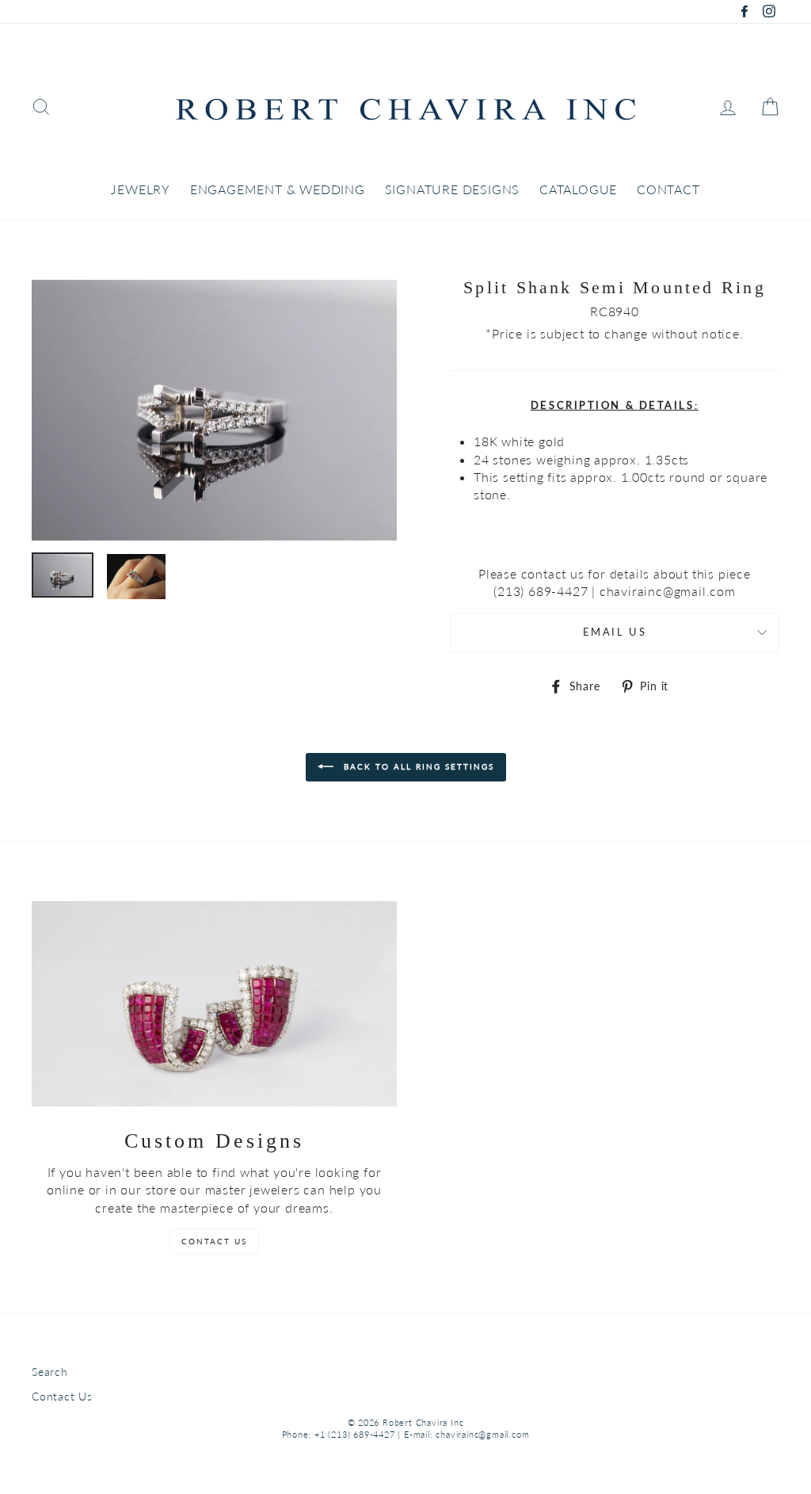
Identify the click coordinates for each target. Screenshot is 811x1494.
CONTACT (668, 189)
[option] (214, 410)
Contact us (214, 1241)
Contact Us (62, 1396)
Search (50, 1372)
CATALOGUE (578, 189)
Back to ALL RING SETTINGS (417, 766)
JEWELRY (140, 189)
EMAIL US (614, 631)
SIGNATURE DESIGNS (452, 189)
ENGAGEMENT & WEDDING (277, 189)
